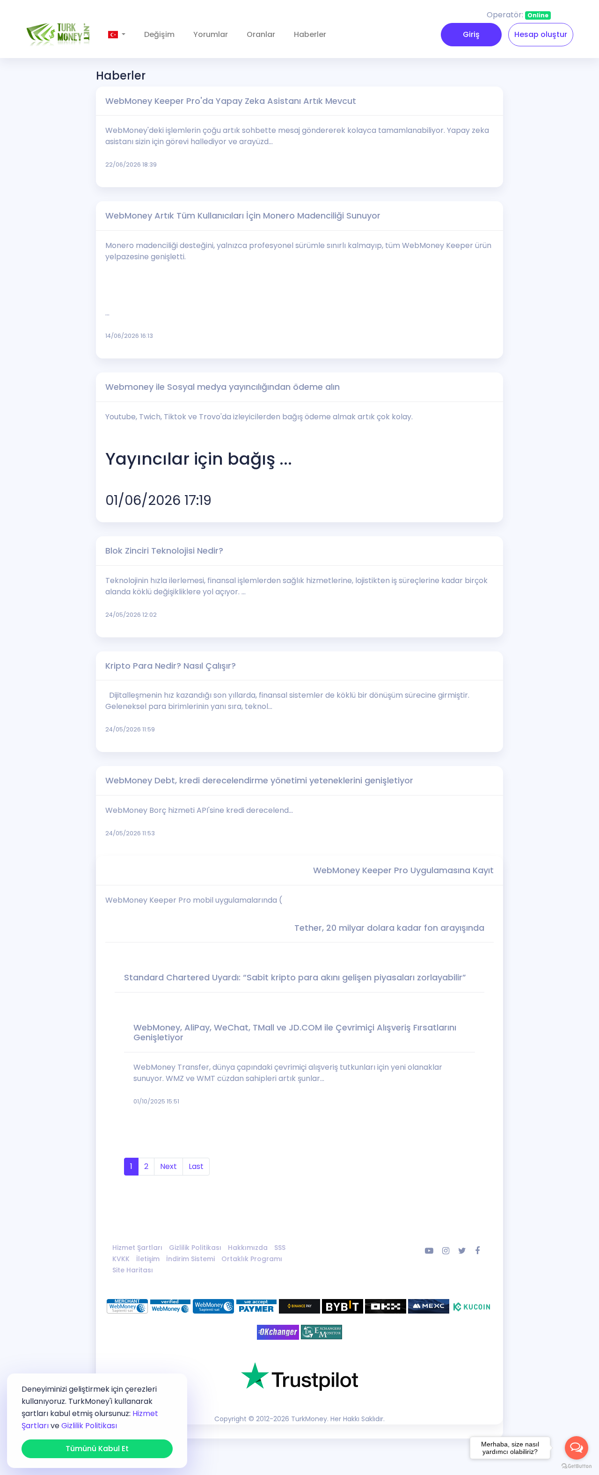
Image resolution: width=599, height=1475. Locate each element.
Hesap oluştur (540, 34)
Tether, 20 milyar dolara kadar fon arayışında (389, 928)
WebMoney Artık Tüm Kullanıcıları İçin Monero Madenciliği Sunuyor (242, 215)
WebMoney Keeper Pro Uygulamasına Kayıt (403, 870)
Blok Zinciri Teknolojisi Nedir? (164, 550)
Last (196, 1166)
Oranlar (261, 34)
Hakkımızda (248, 1247)
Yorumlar (210, 34)
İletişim (148, 1258)
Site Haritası (132, 1270)
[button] (117, 34)
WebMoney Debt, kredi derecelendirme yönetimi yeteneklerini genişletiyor (259, 780)
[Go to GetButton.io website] (577, 1465)
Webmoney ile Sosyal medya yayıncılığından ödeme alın (222, 387)
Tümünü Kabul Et (97, 1448)
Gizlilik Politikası (195, 1247)
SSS (279, 1247)
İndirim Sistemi (190, 1258)
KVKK (121, 1258)
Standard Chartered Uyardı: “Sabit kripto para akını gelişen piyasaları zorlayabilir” (295, 977)
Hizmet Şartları (137, 1247)
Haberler (310, 34)
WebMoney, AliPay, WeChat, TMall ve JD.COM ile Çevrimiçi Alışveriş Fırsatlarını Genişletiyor (294, 1033)
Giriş (471, 34)
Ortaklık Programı (251, 1258)
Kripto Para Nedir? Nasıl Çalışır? (170, 666)
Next (168, 1166)
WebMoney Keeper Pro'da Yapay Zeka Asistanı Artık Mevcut (230, 101)
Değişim (159, 34)
